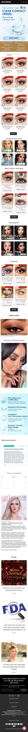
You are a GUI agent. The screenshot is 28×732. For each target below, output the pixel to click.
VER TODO (13, 133)
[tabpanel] (14, 22)
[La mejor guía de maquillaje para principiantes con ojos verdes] (14, 649)
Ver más (14, 593)
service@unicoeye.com (20, 711)
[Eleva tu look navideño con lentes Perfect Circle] (14, 572)
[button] (25, 482)
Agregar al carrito (7, 190)
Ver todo (14, 216)
